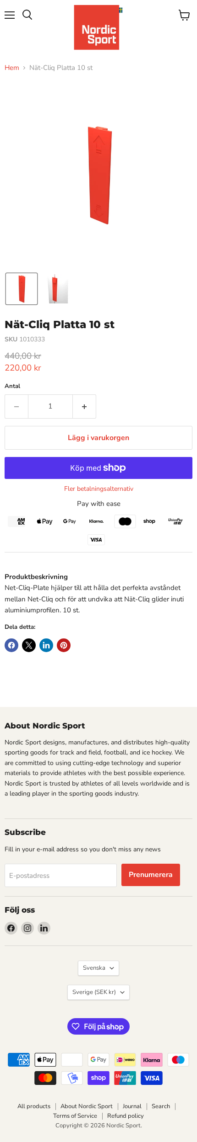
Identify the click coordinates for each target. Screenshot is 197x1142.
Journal (132, 1106)
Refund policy (125, 1116)
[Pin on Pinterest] (64, 645)
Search (161, 1106)
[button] (21, 288)
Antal (12, 386)
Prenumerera (151, 875)
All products (33, 1106)
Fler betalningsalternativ (98, 489)
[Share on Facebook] (11, 645)
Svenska (94, 968)
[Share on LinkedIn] (46, 645)
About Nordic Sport (86, 1106)
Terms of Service (75, 1116)
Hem (12, 68)
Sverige (94, 992)
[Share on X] (29, 645)
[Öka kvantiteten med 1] (84, 406)
